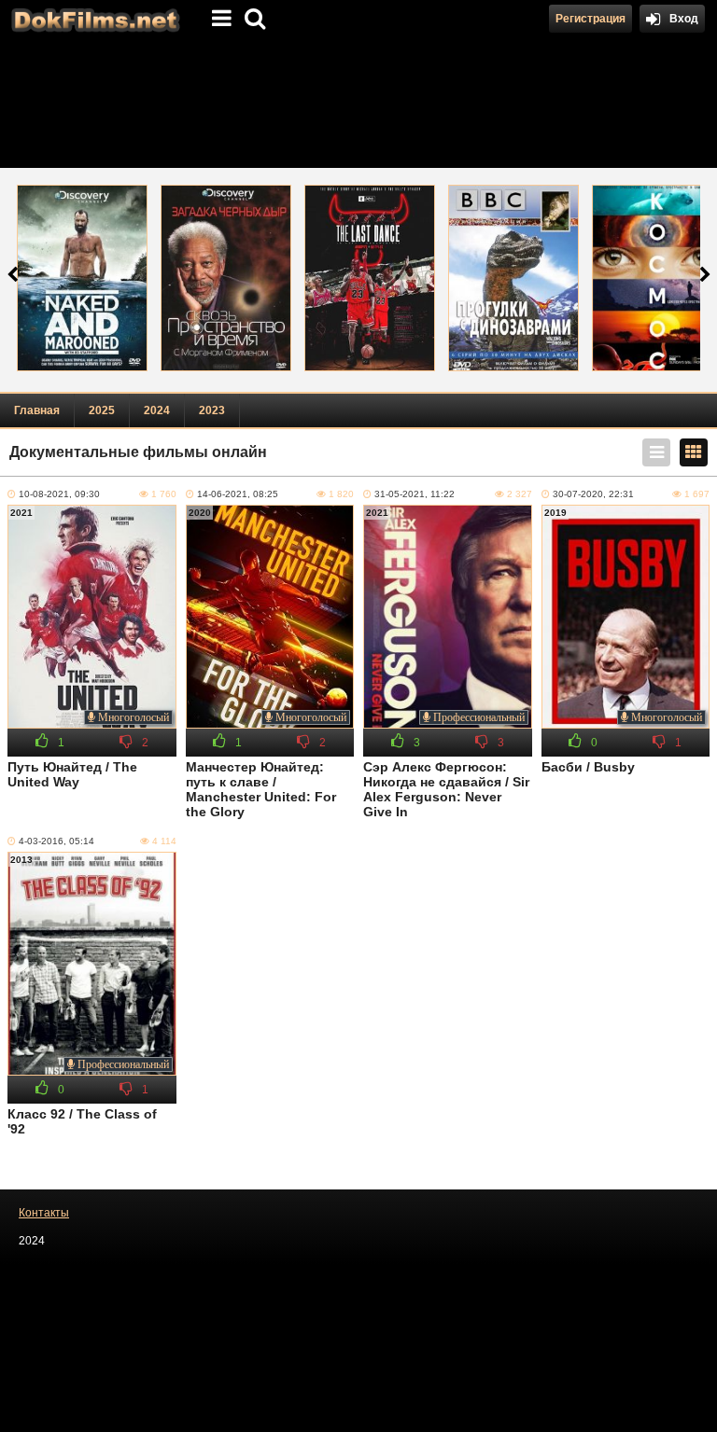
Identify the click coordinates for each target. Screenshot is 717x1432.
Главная (37, 410)
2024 (157, 410)
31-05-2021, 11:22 (414, 494)
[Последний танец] (369, 278)
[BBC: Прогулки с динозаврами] (513, 278)
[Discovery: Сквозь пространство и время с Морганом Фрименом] (226, 278)
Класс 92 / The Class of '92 (82, 1121)
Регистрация (590, 18)
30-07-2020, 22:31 (593, 494)
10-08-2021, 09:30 (59, 494)
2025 (102, 410)
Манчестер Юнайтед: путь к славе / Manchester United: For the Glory (261, 789)
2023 (212, 410)
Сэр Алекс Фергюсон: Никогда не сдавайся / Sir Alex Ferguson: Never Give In (446, 789)
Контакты (44, 1212)
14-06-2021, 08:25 (237, 494)
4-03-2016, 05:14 (56, 841)
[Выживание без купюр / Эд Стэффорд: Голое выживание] (82, 278)
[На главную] (93, 18)
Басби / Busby (588, 766)
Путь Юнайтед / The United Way (72, 774)
